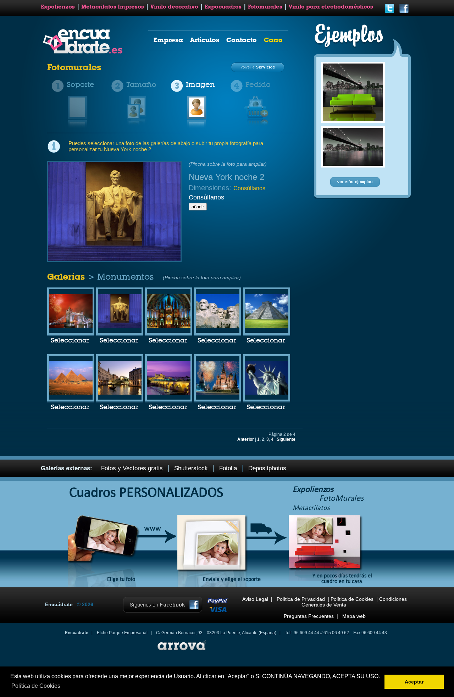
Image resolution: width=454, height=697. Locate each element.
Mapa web (354, 616)
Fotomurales (265, 7)
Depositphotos (267, 468)
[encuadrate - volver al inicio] (84, 52)
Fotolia (228, 468)
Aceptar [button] (414, 682)
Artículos (204, 40)
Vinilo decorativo (174, 7)
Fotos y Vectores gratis (132, 468)
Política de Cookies (352, 599)
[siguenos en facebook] (404, 12)
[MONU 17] (120, 393)
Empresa (168, 40)
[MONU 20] (266, 393)
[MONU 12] (120, 326)
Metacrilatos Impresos (112, 7)
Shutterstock (191, 468)
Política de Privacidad (301, 599)
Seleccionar (70, 340)
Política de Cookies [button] (35, 686)
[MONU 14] (217, 326)
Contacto (241, 40)
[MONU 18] (168, 393)
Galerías (67, 276)
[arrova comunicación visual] (181, 651)
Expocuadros (223, 7)
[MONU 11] (71, 326)
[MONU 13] (168, 326)
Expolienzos (58, 7)
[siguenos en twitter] (390, 12)
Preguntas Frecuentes (309, 616)
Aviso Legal (255, 599)
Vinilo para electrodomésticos (331, 7)
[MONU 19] (217, 393)
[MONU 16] (71, 393)
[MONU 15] (266, 326)
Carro (273, 40)
